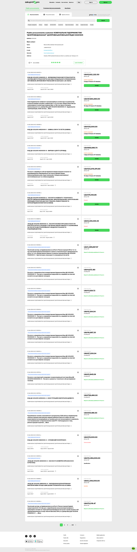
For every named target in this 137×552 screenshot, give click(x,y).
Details (97, 85)
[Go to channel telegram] (35, 536)
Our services (64, 2)
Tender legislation (84, 543)
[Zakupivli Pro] (32, 2)
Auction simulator (84, 540)
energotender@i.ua (48, 50)
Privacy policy (66, 543)
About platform (100, 538)
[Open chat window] (133, 548)
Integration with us (101, 540)
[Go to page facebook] (26, 536)
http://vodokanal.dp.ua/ (49, 53)
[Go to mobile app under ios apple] (29, 541)
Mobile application (101, 535)
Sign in (91, 2)
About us (71, 2)
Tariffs (64, 535)
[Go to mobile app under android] (39, 541)
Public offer (65, 538)
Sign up (105, 2)
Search (103, 20)
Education (52, 2)
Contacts (58, 2)
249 (73, 525)
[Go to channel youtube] (30, 536)
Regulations (82, 538)
